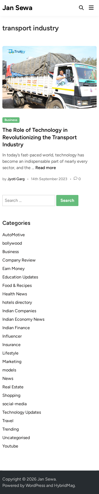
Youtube (10, 446)
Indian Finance (16, 327)
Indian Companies (19, 310)
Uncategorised (16, 437)
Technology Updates (21, 412)
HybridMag (64, 485)
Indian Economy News (23, 319)
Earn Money (13, 268)
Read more (45, 167)
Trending (10, 429)
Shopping (11, 395)
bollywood (12, 243)
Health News (14, 293)
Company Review (19, 260)
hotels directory (17, 302)
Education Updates (20, 276)
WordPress (35, 485)
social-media (14, 403)
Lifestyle (10, 353)
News (7, 378)
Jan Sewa (17, 7)
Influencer (12, 336)
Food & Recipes (17, 285)
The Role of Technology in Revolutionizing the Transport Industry (39, 137)
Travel (7, 420)
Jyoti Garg (16, 179)
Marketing (11, 361)
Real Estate (12, 386)
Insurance (11, 344)
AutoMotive (13, 234)
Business (10, 120)
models (9, 369)
